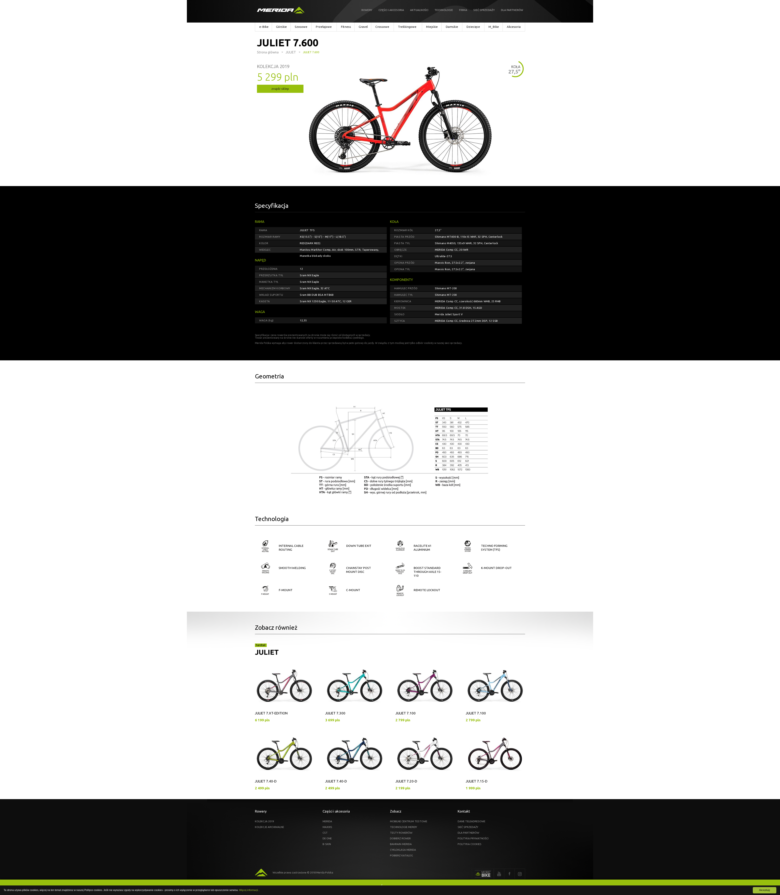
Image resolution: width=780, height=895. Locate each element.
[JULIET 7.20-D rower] (424, 757)
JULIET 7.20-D (406, 781)
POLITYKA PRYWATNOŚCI (473, 838)
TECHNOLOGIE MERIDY (403, 827)
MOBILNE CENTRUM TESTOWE (408, 821)
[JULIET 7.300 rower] (354, 689)
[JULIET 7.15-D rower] (495, 757)
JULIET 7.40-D (266, 781)
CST (325, 832)
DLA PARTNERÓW (468, 832)
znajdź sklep (280, 88)
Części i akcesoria (391, 10)
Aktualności (419, 10)
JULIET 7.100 (405, 713)
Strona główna (268, 52)
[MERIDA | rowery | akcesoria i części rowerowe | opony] (280, 10)
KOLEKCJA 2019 (264, 821)
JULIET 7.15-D (477, 781)
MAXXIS (327, 827)
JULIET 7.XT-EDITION (271, 713)
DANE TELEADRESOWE (471, 821)
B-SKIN (327, 844)
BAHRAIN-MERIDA (401, 844)
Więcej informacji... (249, 890)
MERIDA (327, 821)
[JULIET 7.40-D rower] (284, 757)
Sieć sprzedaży (484, 10)
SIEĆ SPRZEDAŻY (468, 827)
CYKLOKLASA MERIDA (403, 849)
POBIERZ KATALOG (401, 855)
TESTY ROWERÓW (401, 832)
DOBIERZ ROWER (400, 838)
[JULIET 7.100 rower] (424, 689)
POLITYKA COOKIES (469, 844)
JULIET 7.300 (335, 713)
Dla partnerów (512, 10)
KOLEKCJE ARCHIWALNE (269, 827)
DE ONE (327, 838)
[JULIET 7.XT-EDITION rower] (284, 689)
